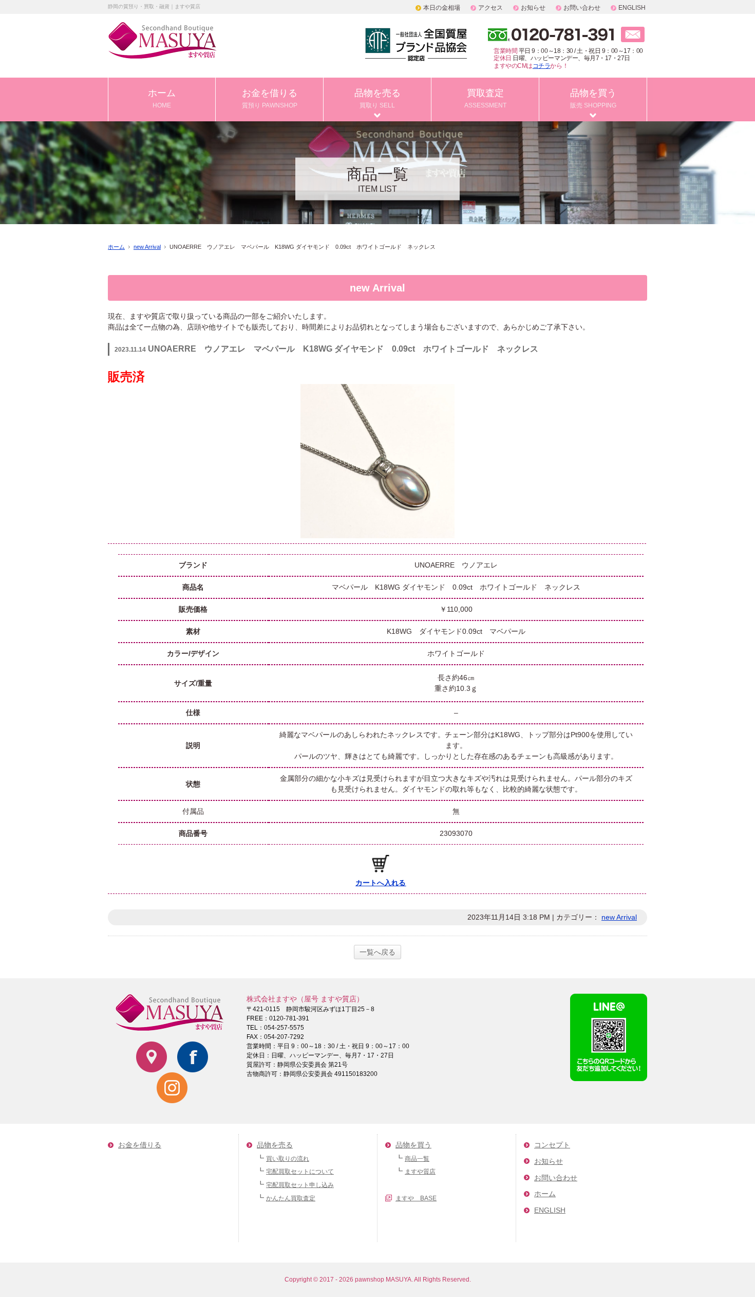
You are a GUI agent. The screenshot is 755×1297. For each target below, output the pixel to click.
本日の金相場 (441, 7)
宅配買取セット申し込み (300, 1185)
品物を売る (377, 98)
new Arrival (147, 247)
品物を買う (593, 98)
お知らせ (533, 7)
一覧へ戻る (377, 952)
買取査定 (485, 98)
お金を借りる (269, 98)
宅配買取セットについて (300, 1171)
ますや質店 (420, 1171)
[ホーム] (162, 52)
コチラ (542, 65)
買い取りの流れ (287, 1158)
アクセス (490, 7)
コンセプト (552, 1145)
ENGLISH (632, 7)
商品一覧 (417, 1158)
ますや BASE (416, 1198)
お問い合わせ (581, 7)
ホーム (162, 98)
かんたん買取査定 (290, 1198)
